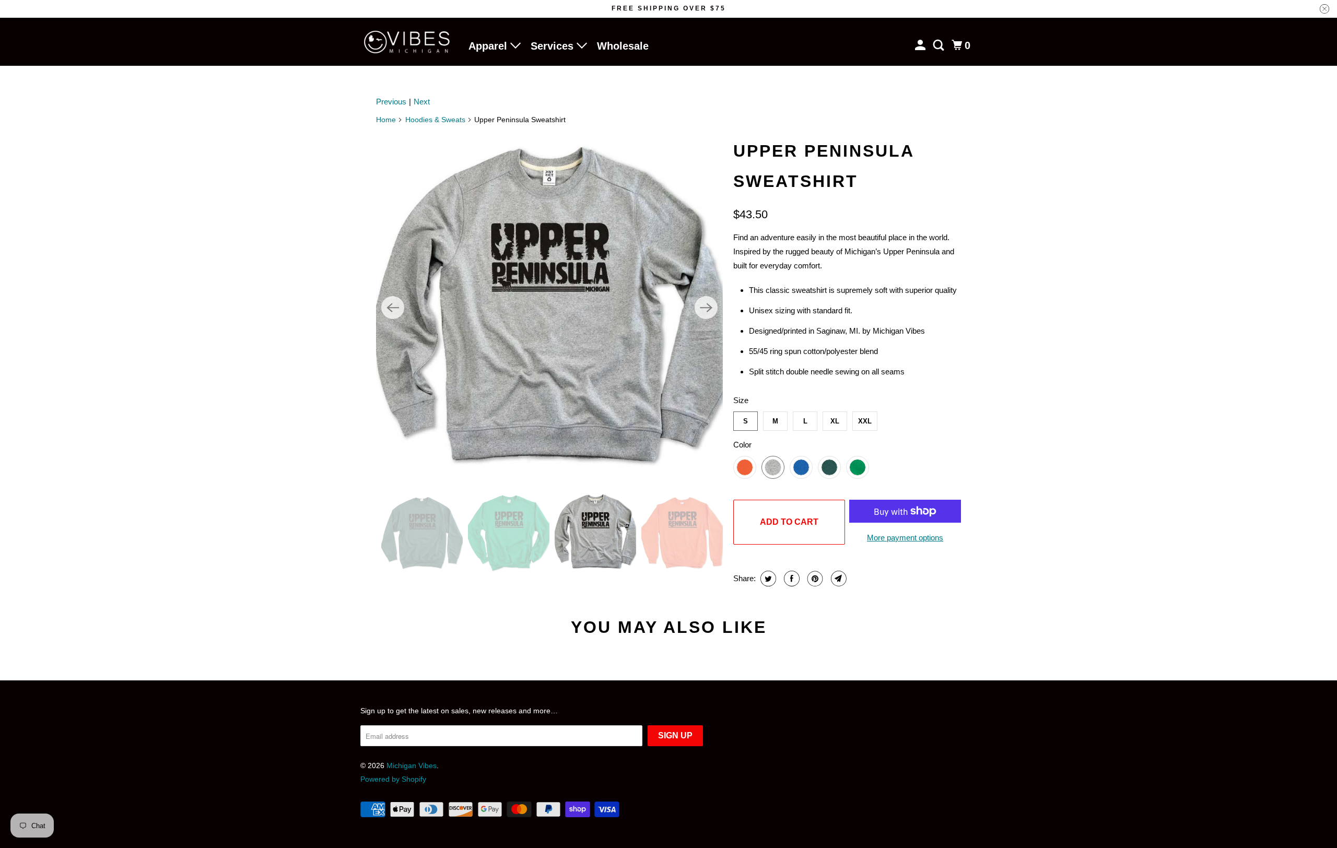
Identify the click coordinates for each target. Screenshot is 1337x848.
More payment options (905, 537)
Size (740, 400)
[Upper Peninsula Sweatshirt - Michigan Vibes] (549, 307)
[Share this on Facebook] (790, 578)
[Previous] (392, 307)
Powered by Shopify (393, 779)
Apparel (489, 46)
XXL (865, 421)
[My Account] (921, 45)
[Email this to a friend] (837, 578)
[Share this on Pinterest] (814, 578)
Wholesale (623, 46)
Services (554, 46)
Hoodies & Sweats (435, 119)
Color (742, 444)
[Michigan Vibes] (407, 42)
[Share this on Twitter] (767, 578)
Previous (391, 101)
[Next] (706, 307)
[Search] (939, 45)
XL (834, 421)
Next (422, 101)
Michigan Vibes (411, 765)
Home (386, 119)
